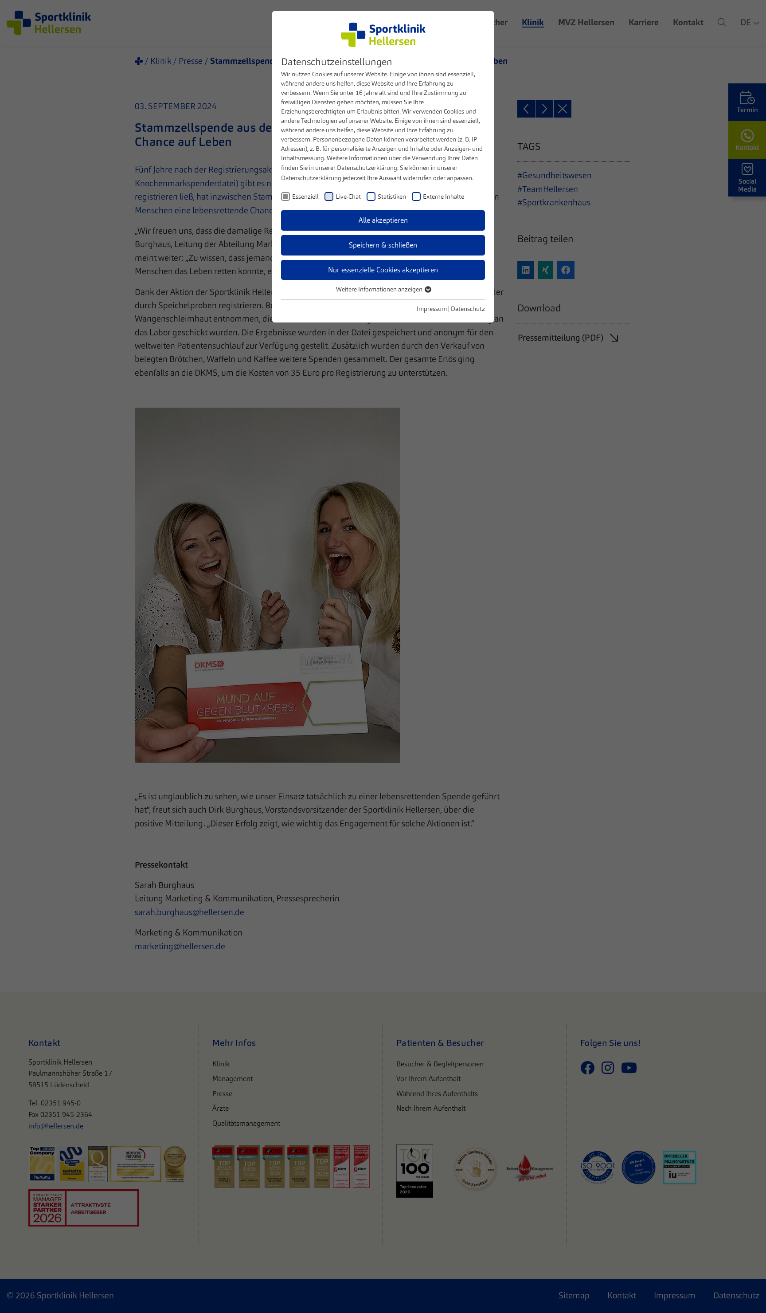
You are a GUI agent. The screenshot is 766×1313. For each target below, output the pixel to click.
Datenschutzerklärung (367, 168)
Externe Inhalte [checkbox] (443, 196)
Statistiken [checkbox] (392, 196)
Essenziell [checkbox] (305, 196)
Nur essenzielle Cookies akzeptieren (383, 270)
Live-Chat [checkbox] (348, 196)
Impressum (432, 309)
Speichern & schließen (383, 245)
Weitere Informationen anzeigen (380, 289)
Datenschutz (468, 309)
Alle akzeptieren (383, 220)
